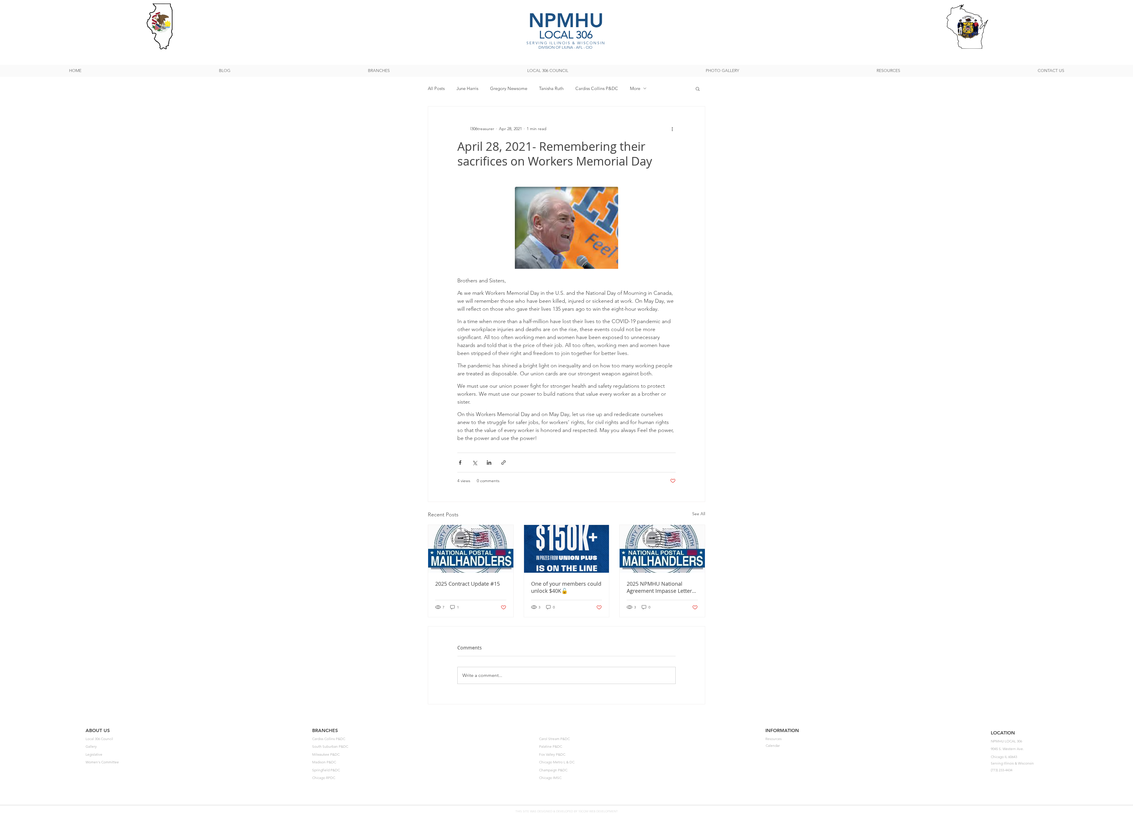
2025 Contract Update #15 (467, 583)
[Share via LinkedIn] (489, 462)
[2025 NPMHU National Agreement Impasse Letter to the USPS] (662, 549)
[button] (697, 88)
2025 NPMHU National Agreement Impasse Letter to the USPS (659, 587)
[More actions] (672, 128)
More (635, 88)
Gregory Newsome (508, 88)
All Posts (436, 88)
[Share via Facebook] (460, 462)
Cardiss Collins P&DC (596, 88)
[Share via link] (503, 462)
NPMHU (565, 20)
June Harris (467, 88)
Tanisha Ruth (551, 88)
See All (698, 513)
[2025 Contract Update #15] (470, 549)
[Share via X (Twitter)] (474, 462)
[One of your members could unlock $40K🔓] (566, 549)
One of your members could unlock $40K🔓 (566, 587)
